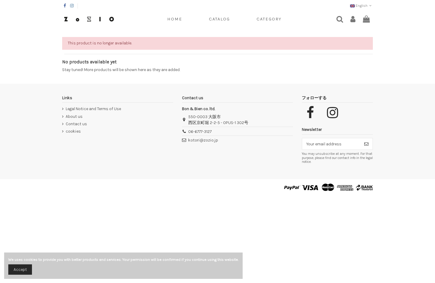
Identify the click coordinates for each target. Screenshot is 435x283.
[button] (269, 19)
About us (74, 116)
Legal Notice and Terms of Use (93, 108)
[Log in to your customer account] (352, 19)
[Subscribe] (366, 143)
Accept (20, 269)
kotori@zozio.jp (203, 140)
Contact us (76, 123)
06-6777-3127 (200, 131)
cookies (73, 131)
